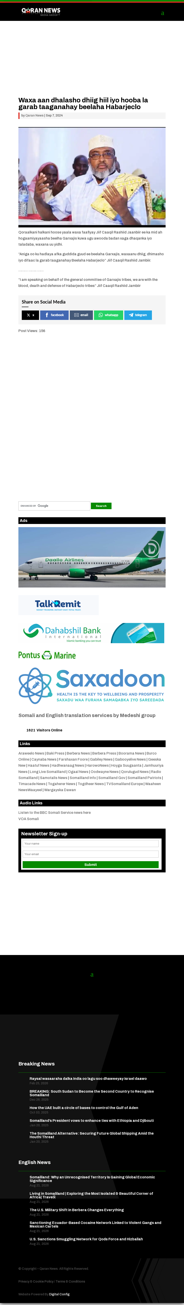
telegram (141, 315)
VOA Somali (28, 819)
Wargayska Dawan (60, 790)
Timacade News (32, 784)
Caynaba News (44, 759)
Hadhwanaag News (68, 765)
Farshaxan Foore (73, 759)
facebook (57, 315)
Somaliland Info (83, 778)
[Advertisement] (92, 65)
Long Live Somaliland (48, 772)
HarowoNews (97, 765)
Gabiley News (101, 759)
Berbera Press (104, 753)
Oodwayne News (105, 772)
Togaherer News (61, 784)
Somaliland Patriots (144, 778)
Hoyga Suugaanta (126, 765)
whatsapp (111, 315)
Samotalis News (53, 778)
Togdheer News (91, 784)
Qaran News (34, 115)
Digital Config (59, 1294)
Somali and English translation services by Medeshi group (87, 715)
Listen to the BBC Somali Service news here (54, 812)
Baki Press (55, 753)
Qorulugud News (135, 772)
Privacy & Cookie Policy (35, 1281)
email (84, 315)
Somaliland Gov (111, 778)
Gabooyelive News (130, 759)
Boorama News (131, 753)
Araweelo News (31, 753)
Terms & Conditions (70, 1281)
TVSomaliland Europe (124, 784)
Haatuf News (38, 765)
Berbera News (78, 753)
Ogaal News (78, 772)
